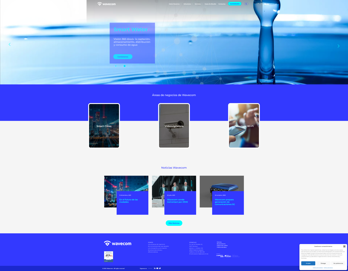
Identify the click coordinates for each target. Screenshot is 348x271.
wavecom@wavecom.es (200, 254)
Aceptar (308, 263)
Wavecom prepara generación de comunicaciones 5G (225, 202)
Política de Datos (328, 267)
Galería (127, 189)
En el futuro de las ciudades (128, 200)
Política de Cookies (318, 267)
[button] (344, 246)
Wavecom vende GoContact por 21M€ (177, 200)
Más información (104, 128)
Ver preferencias (338, 263)
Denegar (323, 263)
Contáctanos (123, 56)
